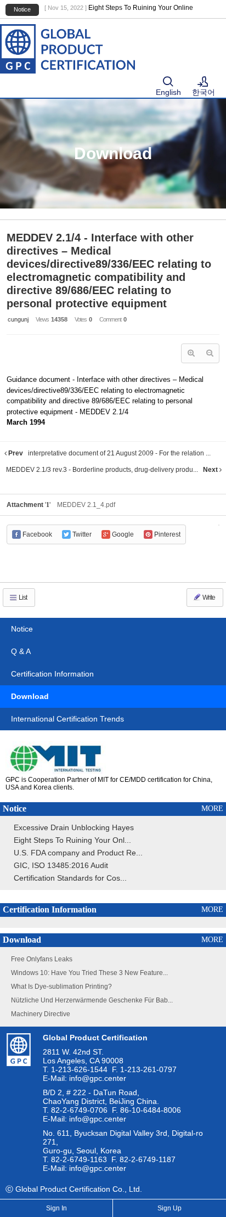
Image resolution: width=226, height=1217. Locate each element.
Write (208, 597)
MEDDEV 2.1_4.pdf (86, 505)
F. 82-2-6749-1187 (143, 1159)
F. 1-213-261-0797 (144, 1069)
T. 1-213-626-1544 (75, 1069)
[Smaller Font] (209, 353)
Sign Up (169, 1208)
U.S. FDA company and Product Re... (78, 852)
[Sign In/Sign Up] (202, 82)
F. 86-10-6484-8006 (146, 1110)
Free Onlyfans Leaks (41, 959)
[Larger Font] (191, 353)
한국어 (203, 92)
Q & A (21, 651)
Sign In (56, 1208)
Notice (22, 628)
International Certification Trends (67, 718)
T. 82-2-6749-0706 (75, 1110)
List (22, 597)
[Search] (167, 82)
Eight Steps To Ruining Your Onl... (72, 840)
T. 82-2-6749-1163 (75, 1159)
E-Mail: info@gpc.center (84, 1078)
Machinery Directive (40, 1014)
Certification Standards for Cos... (70, 878)
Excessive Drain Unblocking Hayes (74, 827)
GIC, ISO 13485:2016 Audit (61, 865)
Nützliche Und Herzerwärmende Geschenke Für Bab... (92, 1000)
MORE (212, 808)
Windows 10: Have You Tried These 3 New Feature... (89, 973)
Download (30, 696)
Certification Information (52, 673)
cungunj (18, 319)
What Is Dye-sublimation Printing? (61, 986)
